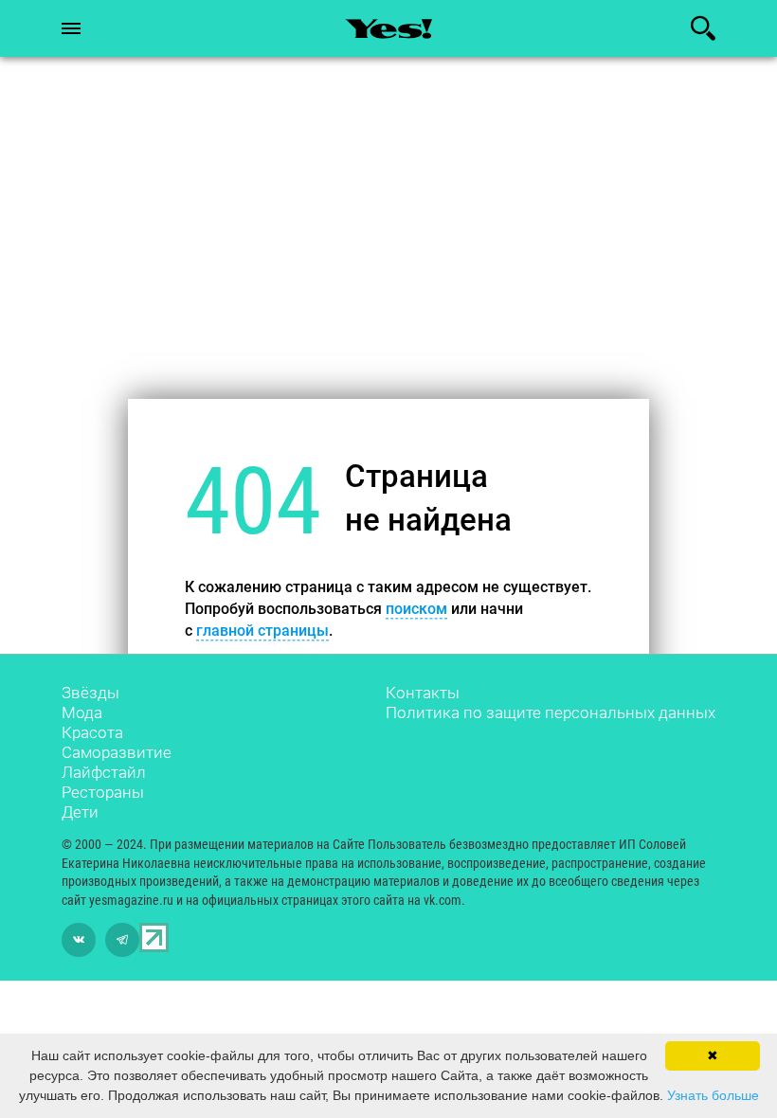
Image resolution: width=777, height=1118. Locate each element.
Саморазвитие (117, 752)
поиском (416, 610)
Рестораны (103, 792)
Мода (82, 712)
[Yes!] (388, 28)
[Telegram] (122, 940)
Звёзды (90, 692)
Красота (92, 732)
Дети (80, 811)
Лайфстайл (104, 772)
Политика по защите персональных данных (550, 712)
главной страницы (262, 631)
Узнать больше (713, 1095)
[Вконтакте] (79, 940)
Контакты (423, 692)
